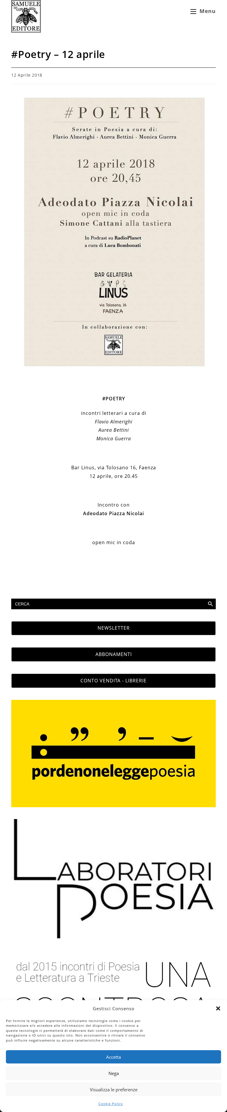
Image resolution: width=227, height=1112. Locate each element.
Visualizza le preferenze (113, 1089)
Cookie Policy (110, 1103)
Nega (113, 1073)
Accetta (113, 1057)
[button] (218, 1008)
